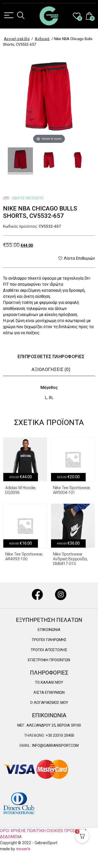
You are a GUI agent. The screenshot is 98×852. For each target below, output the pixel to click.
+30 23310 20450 (59, 735)
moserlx (23, 848)
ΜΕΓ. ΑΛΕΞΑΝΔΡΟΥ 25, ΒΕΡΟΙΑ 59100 (49, 725)
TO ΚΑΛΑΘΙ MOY (49, 682)
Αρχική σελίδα (17, 39)
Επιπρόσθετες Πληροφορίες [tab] (51, 356)
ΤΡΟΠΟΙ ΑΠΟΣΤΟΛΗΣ (49, 650)
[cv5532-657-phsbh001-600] (49, 160)
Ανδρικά (42, 39)
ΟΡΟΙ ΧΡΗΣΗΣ (13, 830)
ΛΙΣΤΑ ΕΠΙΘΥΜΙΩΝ (49, 692)
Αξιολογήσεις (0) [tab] (51, 369)
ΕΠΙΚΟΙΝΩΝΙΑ (49, 629)
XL (51, 397)
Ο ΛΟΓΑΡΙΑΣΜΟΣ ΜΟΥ (49, 702)
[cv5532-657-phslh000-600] (77, 160)
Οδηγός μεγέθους (27, 198)
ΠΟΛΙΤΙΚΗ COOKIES (45, 830)
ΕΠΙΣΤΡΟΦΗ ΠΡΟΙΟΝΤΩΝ (49, 660)
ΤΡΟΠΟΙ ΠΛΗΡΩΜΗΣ (49, 639)
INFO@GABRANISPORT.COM (55, 745)
